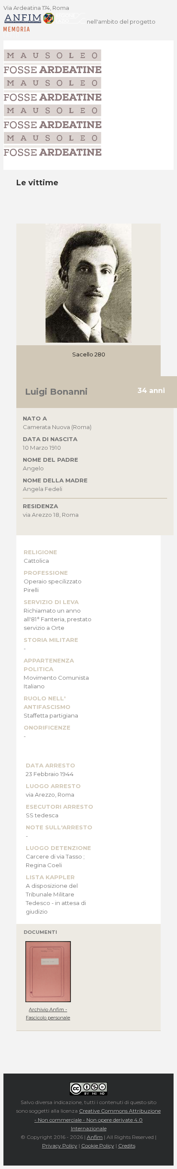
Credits (126, 1145)
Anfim (95, 1137)
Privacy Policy (59, 1145)
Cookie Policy (97, 1145)
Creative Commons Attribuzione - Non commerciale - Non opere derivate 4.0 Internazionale (97, 1120)
